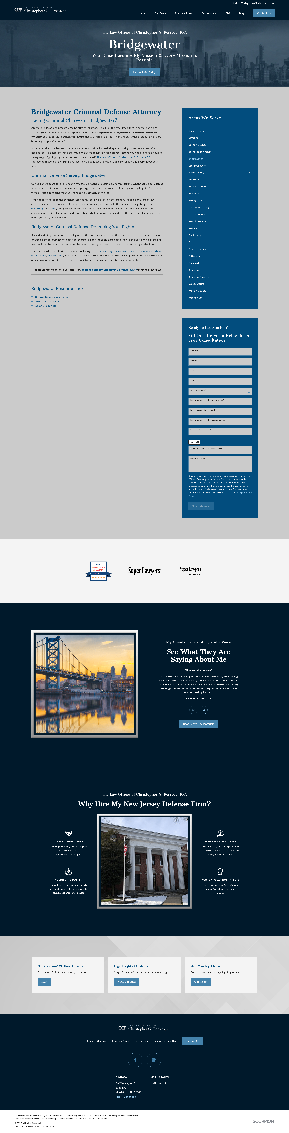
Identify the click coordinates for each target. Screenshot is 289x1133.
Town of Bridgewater (47, 301)
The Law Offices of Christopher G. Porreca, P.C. (124, 157)
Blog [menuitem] (241, 13)
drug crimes (114, 251)
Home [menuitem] (142, 13)
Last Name (194, 360)
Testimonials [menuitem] (209, 13)
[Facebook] (135, 1060)
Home (89, 1041)
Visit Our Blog (127, 981)
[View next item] (204, 710)
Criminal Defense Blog (164, 1041)
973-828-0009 (263, 3)
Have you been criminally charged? (203, 410)
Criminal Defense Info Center (52, 297)
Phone (192, 370)
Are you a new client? (198, 390)
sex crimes (128, 251)
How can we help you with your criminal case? (207, 400)
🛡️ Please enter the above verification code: (206, 448)
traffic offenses (144, 251)
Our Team (200, 981)
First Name (194, 350)
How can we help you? (198, 458)
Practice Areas (120, 1041)
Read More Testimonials (198, 723)
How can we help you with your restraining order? (208, 420)
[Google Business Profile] (154, 1060)
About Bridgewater (46, 306)
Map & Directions (126, 1096)
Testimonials (140, 1041)
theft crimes (98, 251)
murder (52, 208)
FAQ (44, 981)
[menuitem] (220, 130)
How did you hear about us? (200, 430)
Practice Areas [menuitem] (183, 13)
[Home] (40, 9)
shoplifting (37, 208)
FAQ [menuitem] (227, 13)
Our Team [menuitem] (160, 13)
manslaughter (55, 255)
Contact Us (264, 13)
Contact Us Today (144, 72)
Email (192, 380)
